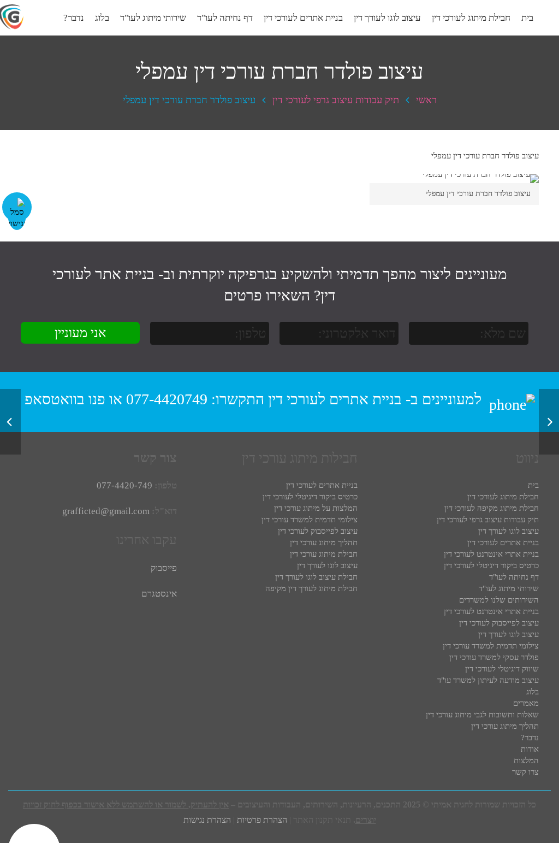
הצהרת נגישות (207, 819)
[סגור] (69, 18)
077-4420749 (166, 399)
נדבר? (530, 737)
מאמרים (526, 703)
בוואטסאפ (55, 399)
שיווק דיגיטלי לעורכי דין (502, 668)
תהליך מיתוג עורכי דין (505, 726)
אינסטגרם (159, 593)
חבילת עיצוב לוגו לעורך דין (316, 577)
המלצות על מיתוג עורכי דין (316, 508)
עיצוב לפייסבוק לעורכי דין (499, 622)
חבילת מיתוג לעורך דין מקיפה (311, 588)
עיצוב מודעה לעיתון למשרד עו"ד (488, 680)
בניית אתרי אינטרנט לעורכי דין (491, 554)
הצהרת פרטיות (262, 819)
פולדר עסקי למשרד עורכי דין (494, 657)
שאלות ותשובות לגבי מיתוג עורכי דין (482, 714)
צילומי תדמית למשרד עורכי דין (491, 645)
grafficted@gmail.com (106, 511)
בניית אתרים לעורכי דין (335, 399)
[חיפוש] (47, 18)
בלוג (532, 691)
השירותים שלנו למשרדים (499, 600)
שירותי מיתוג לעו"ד (509, 588)
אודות (530, 749)
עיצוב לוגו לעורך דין (508, 531)
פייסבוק (164, 568)
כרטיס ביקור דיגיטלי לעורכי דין (491, 565)
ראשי (426, 100)
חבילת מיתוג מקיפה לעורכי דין (491, 508)
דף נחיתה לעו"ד (514, 577)
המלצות (526, 760)
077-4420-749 (124, 485)
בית (533, 485)
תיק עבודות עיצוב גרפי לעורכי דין (335, 100)
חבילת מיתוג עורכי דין (324, 554)
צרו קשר (525, 772)
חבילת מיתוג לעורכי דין (503, 496)
